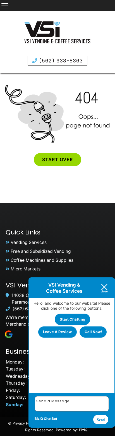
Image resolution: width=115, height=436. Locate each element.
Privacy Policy (24, 423)
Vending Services (29, 242)
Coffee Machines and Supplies (42, 260)
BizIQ (83, 430)
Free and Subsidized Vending (41, 251)
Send (101, 420)
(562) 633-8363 (60, 60)
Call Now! (93, 332)
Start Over (57, 159)
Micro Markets (25, 269)
